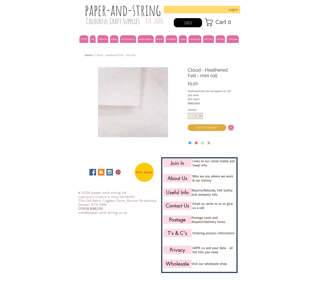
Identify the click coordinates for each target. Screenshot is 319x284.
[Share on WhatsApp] (203, 143)
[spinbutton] (195, 116)
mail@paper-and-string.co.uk (102, 213)
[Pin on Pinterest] (196, 143)
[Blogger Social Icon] (101, 172)
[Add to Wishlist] (231, 127)
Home (88, 55)
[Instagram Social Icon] (109, 172)
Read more (194, 103)
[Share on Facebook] (190, 143)
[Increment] (200, 116)
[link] (220, 22)
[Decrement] (190, 116)
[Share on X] (209, 143)
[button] (93, 39)
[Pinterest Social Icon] (118, 172)
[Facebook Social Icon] (92, 172)
